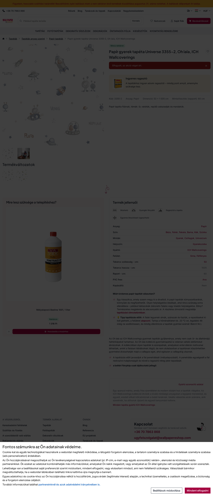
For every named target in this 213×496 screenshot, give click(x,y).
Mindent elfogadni (197, 490)
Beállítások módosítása (166, 490)
